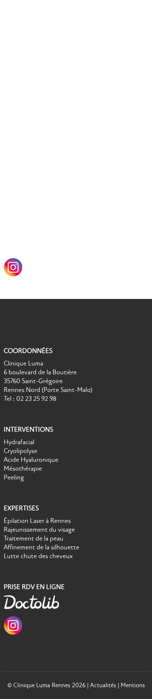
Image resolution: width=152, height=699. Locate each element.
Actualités (103, 685)
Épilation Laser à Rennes (37, 178)
